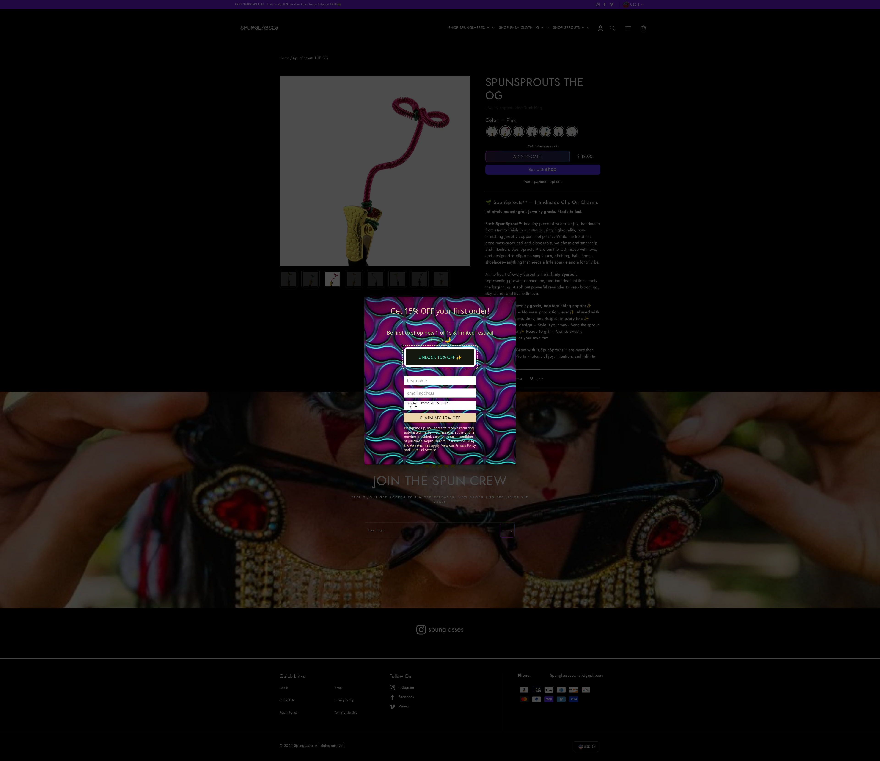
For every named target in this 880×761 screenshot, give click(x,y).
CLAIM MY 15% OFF (440, 417)
